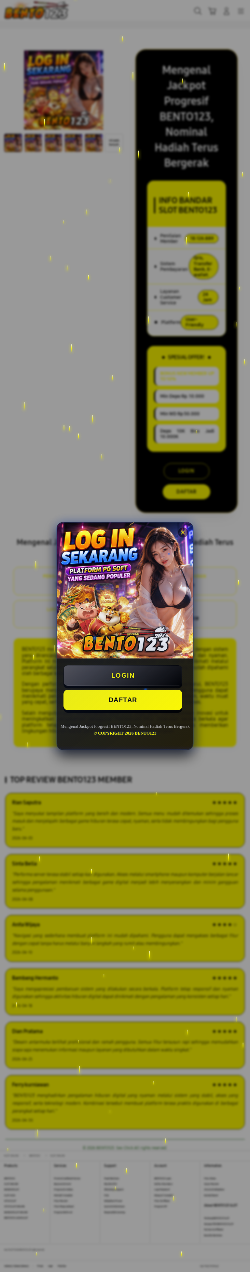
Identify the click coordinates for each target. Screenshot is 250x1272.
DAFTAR (123, 699)
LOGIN (123, 675)
